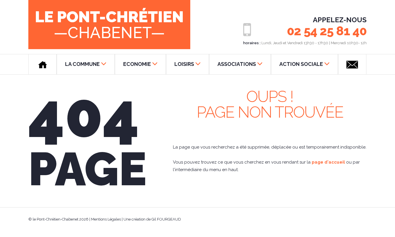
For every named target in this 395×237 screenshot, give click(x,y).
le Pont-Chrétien (109, 24)
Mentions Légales (106, 219)
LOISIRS (184, 64)
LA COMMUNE (82, 64)
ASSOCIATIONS (236, 64)
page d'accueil (328, 162)
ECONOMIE (137, 64)
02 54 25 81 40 (327, 31)
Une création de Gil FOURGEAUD (152, 219)
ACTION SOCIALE (301, 64)
